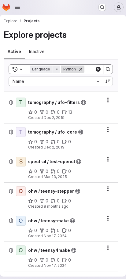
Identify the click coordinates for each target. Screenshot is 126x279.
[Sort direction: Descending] (108, 81)
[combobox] (56, 81)
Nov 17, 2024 (55, 236)
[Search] (108, 69)
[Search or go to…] (102, 7)
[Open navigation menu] (17, 7)
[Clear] (98, 69)
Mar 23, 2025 (55, 176)
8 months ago (56, 206)
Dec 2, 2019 (54, 117)
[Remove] (80, 69)
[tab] (14, 51)
